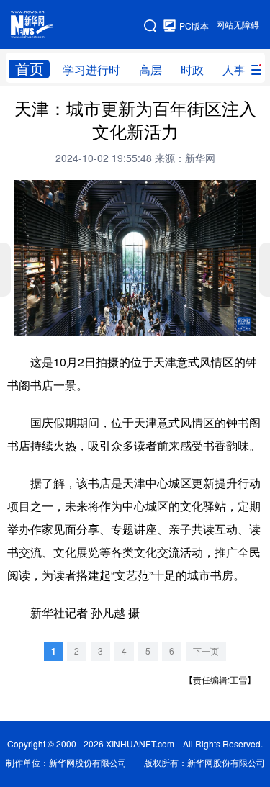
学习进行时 (91, 70)
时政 (192, 70)
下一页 (206, 651)
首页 (29, 68)
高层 (150, 70)
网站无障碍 (237, 25)
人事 (234, 70)
